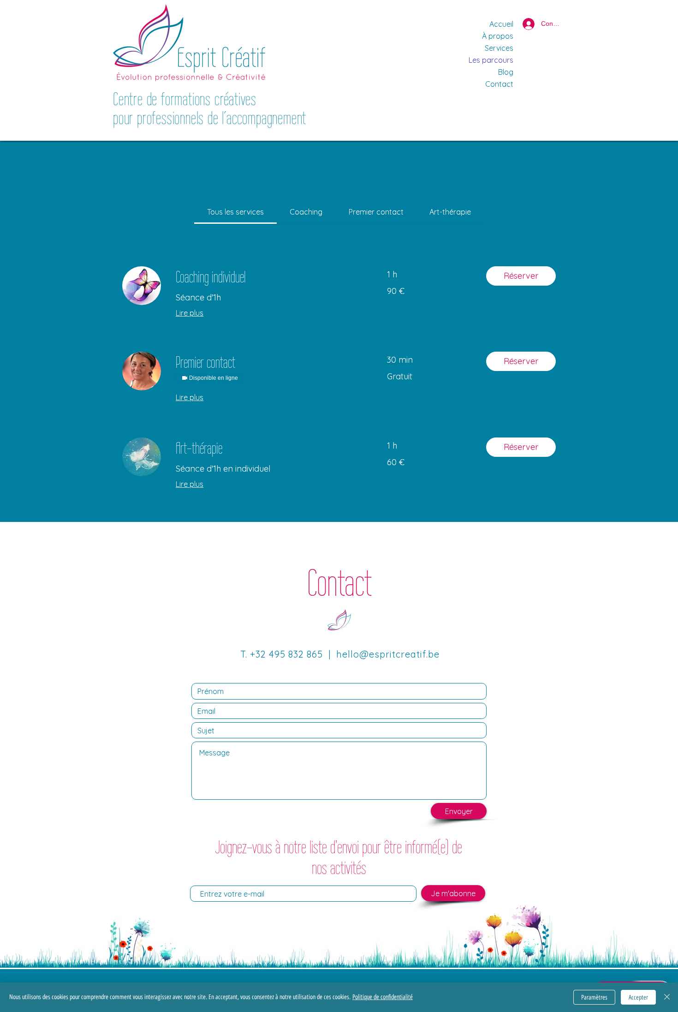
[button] (521, 276)
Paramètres (594, 997)
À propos (497, 36)
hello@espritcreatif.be (388, 654)
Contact (499, 84)
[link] (235, 211)
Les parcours (491, 60)
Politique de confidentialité (382, 997)
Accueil (501, 24)
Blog (505, 72)
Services (499, 48)
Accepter (638, 997)
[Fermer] (666, 997)
